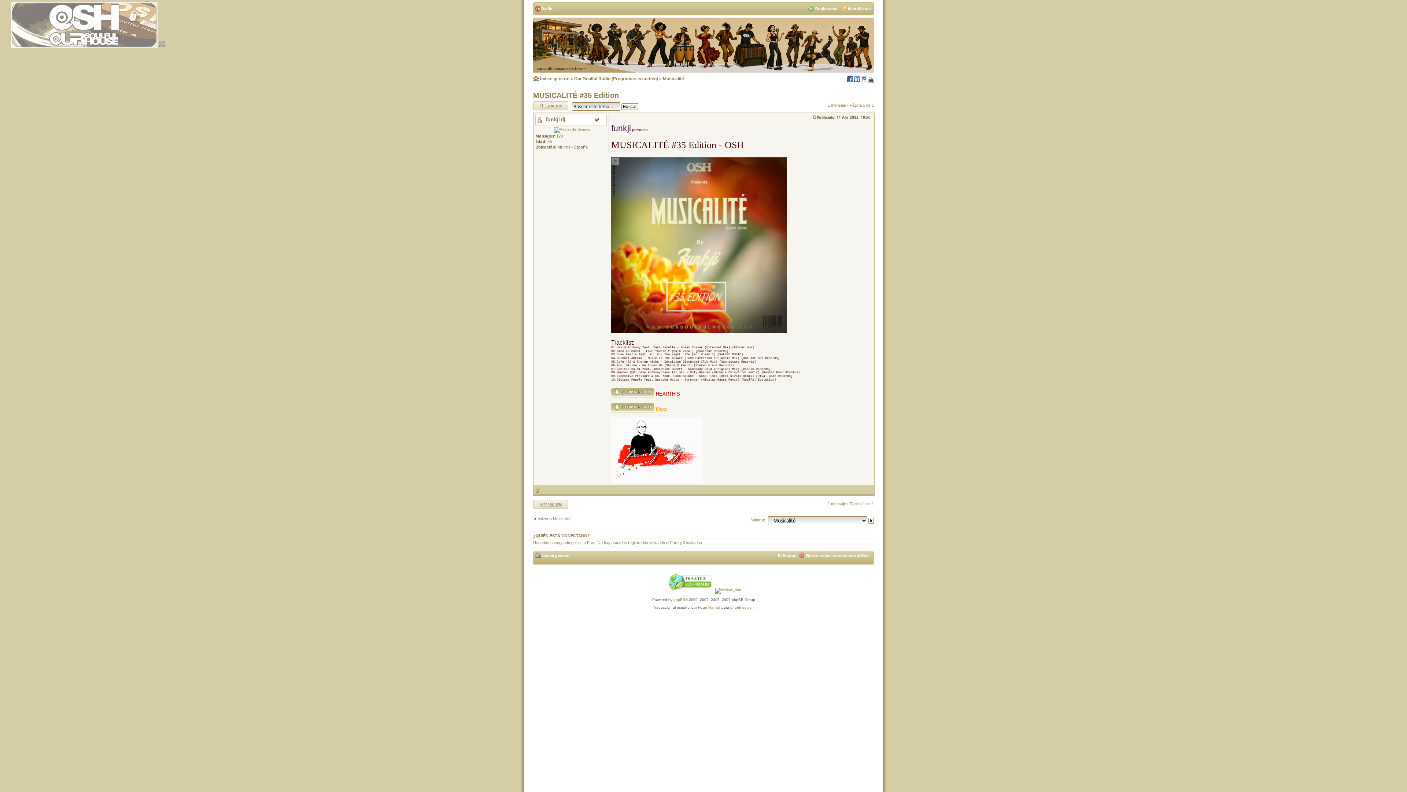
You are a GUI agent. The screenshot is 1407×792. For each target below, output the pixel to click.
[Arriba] (538, 490)
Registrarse (826, 9)
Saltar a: (757, 520)
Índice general (554, 78)
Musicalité (673, 78)
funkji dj (555, 119)
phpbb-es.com (742, 607)
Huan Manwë (709, 607)
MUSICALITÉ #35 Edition (576, 95)
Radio (547, 9)
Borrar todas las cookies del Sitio (838, 555)
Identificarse (860, 9)
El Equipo (787, 555)
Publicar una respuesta (544, 105)
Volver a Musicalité (554, 519)
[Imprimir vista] (871, 80)
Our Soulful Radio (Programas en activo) (616, 78)
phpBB (679, 600)
